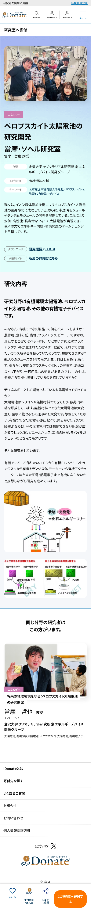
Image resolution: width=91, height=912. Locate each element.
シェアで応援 (45, 901)
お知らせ (9, 805)
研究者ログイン (52, 17)
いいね (12, 897)
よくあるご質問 (14, 793)
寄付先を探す (13, 780)
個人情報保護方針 (16, 830)
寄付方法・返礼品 (29, 901)
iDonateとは (13, 768)
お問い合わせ (13, 817)
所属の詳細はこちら (43, 258)
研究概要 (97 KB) (42, 248)
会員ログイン (67, 17)
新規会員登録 (79, 3)
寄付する (70, 899)
